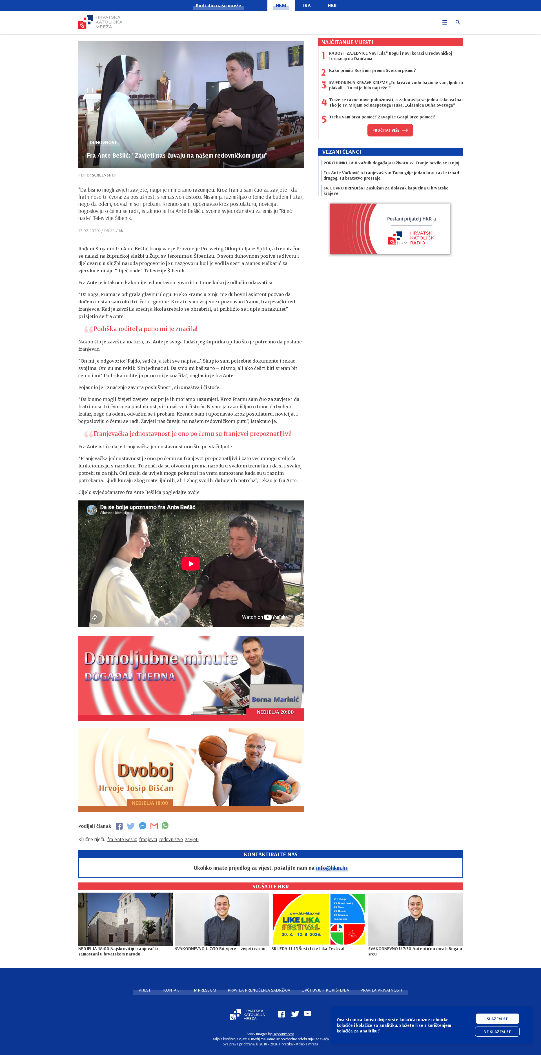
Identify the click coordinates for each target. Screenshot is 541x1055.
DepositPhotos (283, 1033)
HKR (332, 5)
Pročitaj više (386, 130)
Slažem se (497, 1018)
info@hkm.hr (331, 867)
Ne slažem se (497, 1031)
